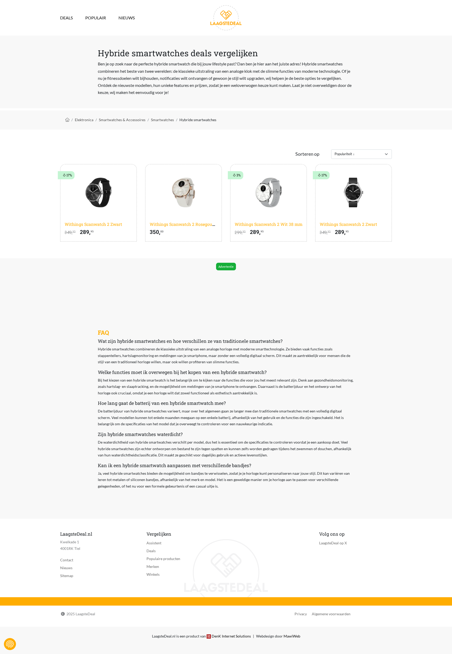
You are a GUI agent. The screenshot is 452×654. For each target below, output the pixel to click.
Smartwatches (162, 120)
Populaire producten (163, 558)
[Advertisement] (226, 286)
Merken (152, 566)
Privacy (301, 614)
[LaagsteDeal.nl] (226, 17)
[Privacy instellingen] (10, 644)
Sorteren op (307, 154)
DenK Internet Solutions (231, 636)
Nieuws (126, 17)
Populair (95, 17)
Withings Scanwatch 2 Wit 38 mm (268, 224)
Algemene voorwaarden (331, 614)
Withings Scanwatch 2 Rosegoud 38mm (189, 224)
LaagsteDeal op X (333, 543)
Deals (66, 17)
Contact (66, 560)
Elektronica (84, 120)
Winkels (153, 574)
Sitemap (66, 575)
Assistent (153, 543)
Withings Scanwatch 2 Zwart (93, 224)
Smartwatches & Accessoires (122, 120)
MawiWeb (292, 636)
